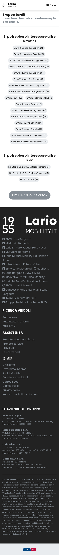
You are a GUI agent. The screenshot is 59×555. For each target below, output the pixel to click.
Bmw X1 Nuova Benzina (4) (29, 122)
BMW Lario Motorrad (18, 269)
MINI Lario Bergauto (17, 243)
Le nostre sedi (11, 352)
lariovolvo (11, 277)
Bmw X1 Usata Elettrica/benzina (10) (29, 116)
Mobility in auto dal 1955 (20, 298)
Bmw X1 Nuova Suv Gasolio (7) (29, 79)
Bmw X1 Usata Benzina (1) (39, 97)
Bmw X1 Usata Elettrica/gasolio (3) (29, 110)
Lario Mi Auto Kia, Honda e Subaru (26, 281)
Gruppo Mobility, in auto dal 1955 (26, 302)
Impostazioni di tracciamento (21, 394)
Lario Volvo (32, 264)
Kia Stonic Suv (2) (29, 179)
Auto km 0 (9, 326)
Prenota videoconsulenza (18, 339)
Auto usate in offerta (15, 321)
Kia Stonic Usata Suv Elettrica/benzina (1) (28, 166)
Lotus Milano (13, 264)
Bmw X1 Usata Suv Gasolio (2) (29, 54)
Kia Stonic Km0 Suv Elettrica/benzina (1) (29, 173)
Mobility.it (42, 269)
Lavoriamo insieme (14, 369)
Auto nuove (9, 317)
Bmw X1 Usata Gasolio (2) (29, 104)
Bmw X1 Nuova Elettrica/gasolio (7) (28, 135)
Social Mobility (11, 373)
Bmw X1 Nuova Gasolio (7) (29, 129)
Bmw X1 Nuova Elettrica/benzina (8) (29, 141)
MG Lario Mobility (33, 277)
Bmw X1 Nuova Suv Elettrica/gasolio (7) (28, 85)
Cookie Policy (11, 386)
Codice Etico (10, 382)
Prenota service (12, 344)
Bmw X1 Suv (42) (14, 97)
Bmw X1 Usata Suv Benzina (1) (29, 48)
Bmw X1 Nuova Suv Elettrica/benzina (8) (29, 91)
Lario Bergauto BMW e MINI (22, 273)
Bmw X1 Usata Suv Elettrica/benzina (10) (29, 66)
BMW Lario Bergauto (18, 239)
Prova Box (8, 348)
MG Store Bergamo (17, 252)
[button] (50, 5)
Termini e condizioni (15, 377)
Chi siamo (8, 365)
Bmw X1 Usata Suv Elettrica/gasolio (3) (29, 60)
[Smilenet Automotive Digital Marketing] (29, 549)
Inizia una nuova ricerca (29, 195)
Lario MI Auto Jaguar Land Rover (25, 247)
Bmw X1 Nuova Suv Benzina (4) (29, 72)
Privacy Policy (11, 390)
